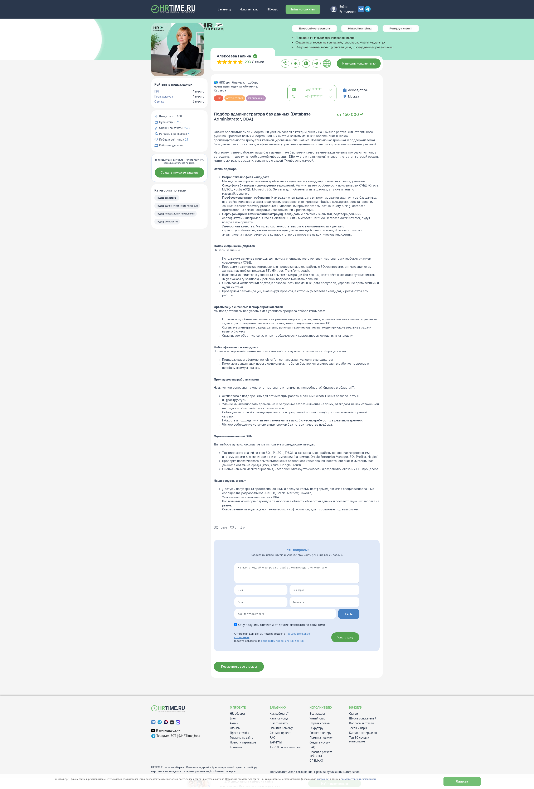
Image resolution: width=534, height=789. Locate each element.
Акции (234, 723)
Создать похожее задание (179, 172)
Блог (233, 718)
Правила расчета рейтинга (321, 754)
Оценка (159, 101)
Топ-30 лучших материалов (359, 739)
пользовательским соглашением (358, 778)
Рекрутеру (316, 728)
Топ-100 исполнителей (285, 747)
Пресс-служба (239, 733)
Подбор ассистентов (167, 221)
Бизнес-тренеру (320, 733)
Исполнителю (249, 9)
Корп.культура (163, 96)
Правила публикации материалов (336, 772)
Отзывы (235, 728)
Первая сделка (320, 723)
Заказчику (224, 9)
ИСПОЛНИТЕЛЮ (321, 707)
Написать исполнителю (358, 63)
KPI (156, 91)
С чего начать (279, 723)
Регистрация (347, 11)
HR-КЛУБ (355, 707)
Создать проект (280, 733)
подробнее (323, 778)
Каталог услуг (279, 718)
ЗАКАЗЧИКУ (278, 707)
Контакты (236, 747)
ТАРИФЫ (276, 742)
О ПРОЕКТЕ (238, 707)
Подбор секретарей (166, 197)
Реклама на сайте (241, 738)
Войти (343, 7)
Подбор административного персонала (177, 205)
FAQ (272, 738)
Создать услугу (320, 742)
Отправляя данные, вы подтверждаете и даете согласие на (272, 637)
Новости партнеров (243, 742)
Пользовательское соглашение (291, 772)
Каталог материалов (363, 733)
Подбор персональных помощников (175, 213)
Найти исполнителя (303, 9)
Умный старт (318, 718)
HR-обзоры (237, 713)
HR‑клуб (272, 9)
